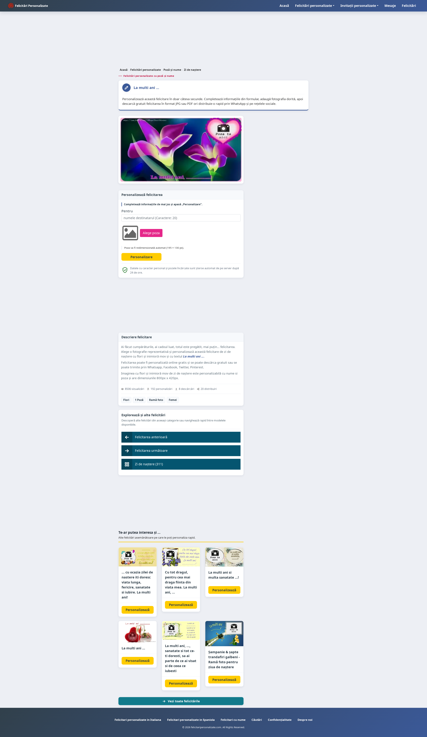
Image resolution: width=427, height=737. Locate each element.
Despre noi (305, 720)
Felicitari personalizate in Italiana (138, 720)
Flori (126, 400)
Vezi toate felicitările (184, 701)
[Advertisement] (213, 41)
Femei (173, 400)
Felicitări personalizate (313, 5)
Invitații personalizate (358, 5)
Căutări (257, 720)
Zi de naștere (192, 70)
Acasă (284, 5)
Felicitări (409, 5)
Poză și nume (172, 70)
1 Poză (139, 400)
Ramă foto (156, 400)
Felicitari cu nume (233, 720)
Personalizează (138, 609)
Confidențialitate (280, 720)
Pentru (127, 211)
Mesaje (390, 5)
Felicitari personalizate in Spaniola (191, 720)
